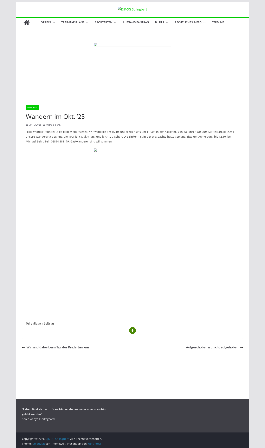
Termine (218, 22)
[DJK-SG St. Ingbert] (26, 22)
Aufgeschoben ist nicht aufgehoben (212, 347)
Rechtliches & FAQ (188, 22)
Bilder (159, 22)
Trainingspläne (72, 22)
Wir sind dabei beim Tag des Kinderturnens (58, 347)
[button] (53, 22)
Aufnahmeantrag (136, 22)
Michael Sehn (53, 124)
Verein (46, 22)
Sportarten (103, 22)
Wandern (32, 107)
